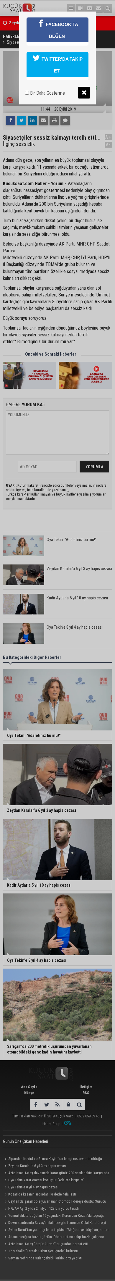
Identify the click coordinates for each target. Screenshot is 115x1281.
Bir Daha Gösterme (47, 93)
